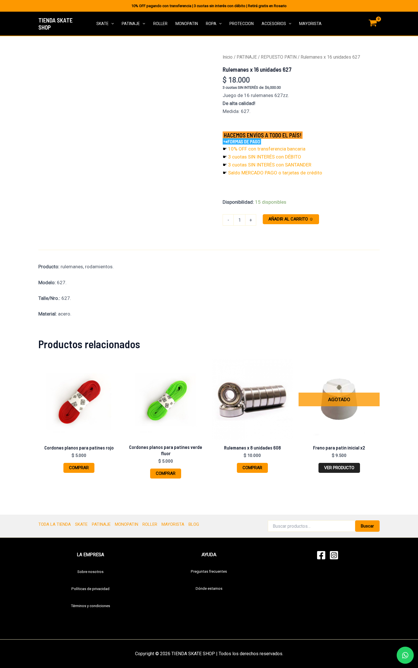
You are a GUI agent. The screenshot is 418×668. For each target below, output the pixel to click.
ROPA (211, 23)
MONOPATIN (186, 23)
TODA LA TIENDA (54, 524)
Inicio (228, 57)
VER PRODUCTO (339, 467)
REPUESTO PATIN (279, 57)
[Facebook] (321, 555)
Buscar (367, 526)
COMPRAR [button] (79, 467)
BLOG (194, 524)
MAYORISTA (310, 23)
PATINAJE (131, 23)
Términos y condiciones (90, 606)
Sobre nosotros (90, 572)
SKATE (102, 23)
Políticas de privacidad (90, 589)
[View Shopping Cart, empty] (373, 24)
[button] (111, 23)
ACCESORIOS (274, 23)
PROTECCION (241, 23)
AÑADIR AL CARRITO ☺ (290, 219)
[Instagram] (334, 555)
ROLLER (160, 23)
